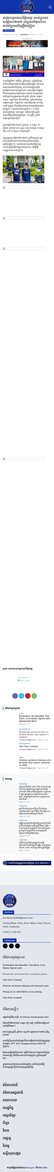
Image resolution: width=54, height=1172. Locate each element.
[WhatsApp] (34, 696)
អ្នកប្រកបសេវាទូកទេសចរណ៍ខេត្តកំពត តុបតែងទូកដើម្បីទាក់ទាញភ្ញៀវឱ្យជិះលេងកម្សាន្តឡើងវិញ (23, 1066)
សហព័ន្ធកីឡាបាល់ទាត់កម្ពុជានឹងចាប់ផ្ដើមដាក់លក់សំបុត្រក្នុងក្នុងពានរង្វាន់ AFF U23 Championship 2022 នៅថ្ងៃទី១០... (26, 1043)
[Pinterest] (28, 696)
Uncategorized (24, 729)
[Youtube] (17, 946)
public (21, 713)
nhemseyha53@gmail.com (27, 740)
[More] (41, 696)
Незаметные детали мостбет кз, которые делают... (26, 974)
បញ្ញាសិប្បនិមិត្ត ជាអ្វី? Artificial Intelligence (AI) (25, 1017)
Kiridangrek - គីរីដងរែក (33, 1167)
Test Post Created (28, 746)
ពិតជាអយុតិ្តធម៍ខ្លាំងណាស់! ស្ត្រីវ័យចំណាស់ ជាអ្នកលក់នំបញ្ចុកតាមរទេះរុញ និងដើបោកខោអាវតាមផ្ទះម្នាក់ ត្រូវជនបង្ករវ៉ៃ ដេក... (26, 1055)
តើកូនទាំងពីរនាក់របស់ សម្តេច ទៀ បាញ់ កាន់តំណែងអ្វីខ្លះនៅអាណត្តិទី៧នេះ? (26, 1025)
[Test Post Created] (10, 748)
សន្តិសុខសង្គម (8, 30)
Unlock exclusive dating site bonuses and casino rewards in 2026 (35, 763)
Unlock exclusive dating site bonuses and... (26, 985)
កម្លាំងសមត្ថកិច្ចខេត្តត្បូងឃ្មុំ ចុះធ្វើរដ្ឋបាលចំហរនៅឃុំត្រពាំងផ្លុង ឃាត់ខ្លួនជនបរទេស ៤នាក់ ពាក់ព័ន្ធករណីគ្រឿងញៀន (35, 845)
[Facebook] (15, 696)
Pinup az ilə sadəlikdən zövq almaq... (23, 991)
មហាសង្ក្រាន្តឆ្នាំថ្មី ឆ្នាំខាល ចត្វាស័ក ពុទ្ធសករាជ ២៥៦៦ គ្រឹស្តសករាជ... (26, 1033)
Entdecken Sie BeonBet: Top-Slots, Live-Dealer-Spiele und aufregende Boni (34, 719)
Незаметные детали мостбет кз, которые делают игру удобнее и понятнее (33, 735)
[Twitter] (21, 696)
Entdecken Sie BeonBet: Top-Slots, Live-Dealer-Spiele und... (24, 967)
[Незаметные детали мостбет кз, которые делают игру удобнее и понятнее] (10, 733)
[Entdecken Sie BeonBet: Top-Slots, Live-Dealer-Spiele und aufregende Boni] (10, 718)
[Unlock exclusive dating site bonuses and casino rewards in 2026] (10, 762)
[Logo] (27, 7)
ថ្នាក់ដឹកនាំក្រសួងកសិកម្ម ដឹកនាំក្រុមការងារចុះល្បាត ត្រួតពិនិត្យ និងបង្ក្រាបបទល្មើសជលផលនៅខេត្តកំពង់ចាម (34, 811)
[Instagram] (11, 946)
